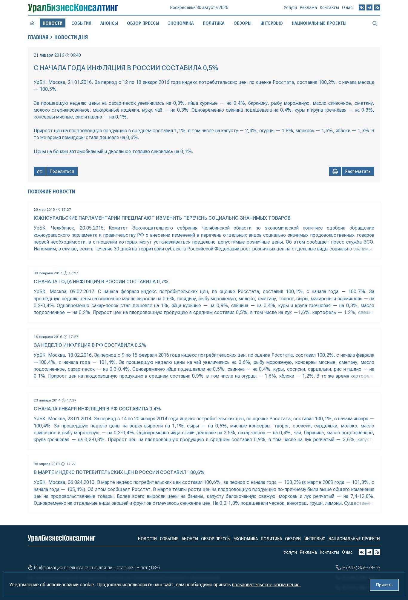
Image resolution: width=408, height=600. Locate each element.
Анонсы (109, 23)
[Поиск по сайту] (374, 23)
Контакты (329, 7)
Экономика (181, 23)
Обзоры (242, 23)
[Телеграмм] (369, 7)
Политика (214, 23)
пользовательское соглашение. (266, 584)
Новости (147, 538)
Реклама (308, 7)
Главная (38, 37)
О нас (347, 7)
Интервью (271, 23)
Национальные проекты (319, 23)
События (81, 23)
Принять (384, 584)
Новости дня (71, 37)
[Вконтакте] (362, 7)
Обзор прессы (143, 23)
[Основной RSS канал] (377, 7)
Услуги (290, 7)
